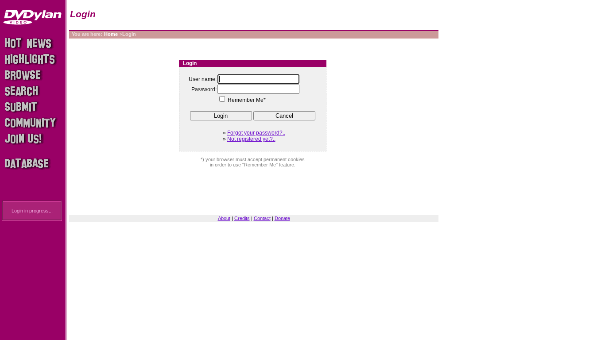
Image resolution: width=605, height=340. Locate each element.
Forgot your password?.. (256, 133)
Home (111, 34)
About (224, 218)
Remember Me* (247, 100)
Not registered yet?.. (251, 139)
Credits (242, 218)
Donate (282, 218)
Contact (262, 218)
